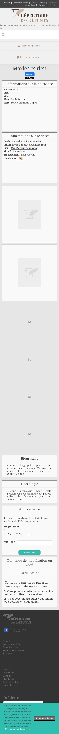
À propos (42, 5)
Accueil (7, 3)
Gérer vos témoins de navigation (18, 729)
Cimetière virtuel (38, 3)
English (52, 5)
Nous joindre (9, 685)
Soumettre (30, 552)
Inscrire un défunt (21, 3)
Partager (29, 74)
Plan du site (8, 679)
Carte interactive (10, 682)
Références (8, 672)
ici (36, 601)
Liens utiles (8, 676)
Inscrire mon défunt (12, 644)
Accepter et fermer (45, 718)
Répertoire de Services (13, 650)
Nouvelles (7, 669)
